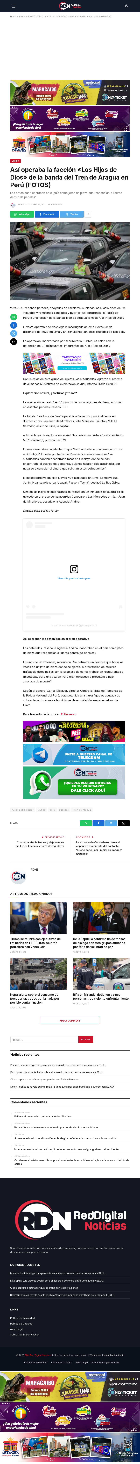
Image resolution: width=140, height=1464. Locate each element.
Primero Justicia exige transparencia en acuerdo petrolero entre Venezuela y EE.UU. (58, 1065)
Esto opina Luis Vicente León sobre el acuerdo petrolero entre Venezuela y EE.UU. (57, 1072)
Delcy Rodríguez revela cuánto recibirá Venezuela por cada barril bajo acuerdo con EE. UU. (62, 1086)
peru (52, 809)
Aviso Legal (16, 1329)
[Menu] (14, 6)
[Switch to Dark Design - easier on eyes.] (126, 6)
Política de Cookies (21, 1323)
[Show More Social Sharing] (88, 214)
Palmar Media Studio (113, 1355)
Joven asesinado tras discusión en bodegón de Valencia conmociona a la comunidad (65, 1138)
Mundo (15, 161)
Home (13, 16)
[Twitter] (13, 333)
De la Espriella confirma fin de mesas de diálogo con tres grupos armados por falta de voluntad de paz (99, 943)
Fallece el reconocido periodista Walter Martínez (43, 1116)
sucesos (64, 809)
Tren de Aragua (82, 809)
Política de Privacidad (22, 1318)
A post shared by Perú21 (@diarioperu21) (74, 625)
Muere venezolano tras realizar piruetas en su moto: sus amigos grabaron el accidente (66, 1149)
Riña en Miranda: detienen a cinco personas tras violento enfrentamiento (101, 996)
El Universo (68, 714)
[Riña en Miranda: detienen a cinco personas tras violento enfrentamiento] (101, 974)
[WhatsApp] (13, 317)
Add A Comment (70, 1020)
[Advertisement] (70, 48)
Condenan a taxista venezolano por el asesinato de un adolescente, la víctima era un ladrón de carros (71, 1162)
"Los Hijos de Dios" (22, 809)
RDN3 (22, 205)
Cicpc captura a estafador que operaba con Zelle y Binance (44, 1079)
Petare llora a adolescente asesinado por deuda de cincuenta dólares (56, 1127)
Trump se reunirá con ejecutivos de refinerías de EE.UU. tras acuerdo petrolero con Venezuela (35, 943)
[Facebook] (13, 325)
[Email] (13, 341)
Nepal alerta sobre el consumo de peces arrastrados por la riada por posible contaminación (34, 998)
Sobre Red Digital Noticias (25, 1334)
